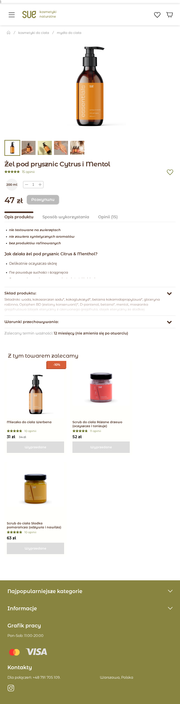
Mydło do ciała (69, 33)
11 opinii (95, 431)
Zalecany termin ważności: (29, 333)
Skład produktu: (20, 293)
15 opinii (28, 172)
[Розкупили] (43, 199)
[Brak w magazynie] (35, 447)
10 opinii (30, 431)
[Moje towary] (157, 14)
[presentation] (33, 184)
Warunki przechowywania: (31, 322)
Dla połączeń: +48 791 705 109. (33, 677)
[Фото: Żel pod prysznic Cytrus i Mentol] (90, 87)
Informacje (22, 608)
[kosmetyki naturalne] (29, 14)
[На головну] (8, 32)
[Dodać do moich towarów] (170, 173)
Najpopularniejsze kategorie (44, 591)
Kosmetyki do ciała (33, 33)
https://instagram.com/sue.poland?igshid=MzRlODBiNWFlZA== (10, 690)
